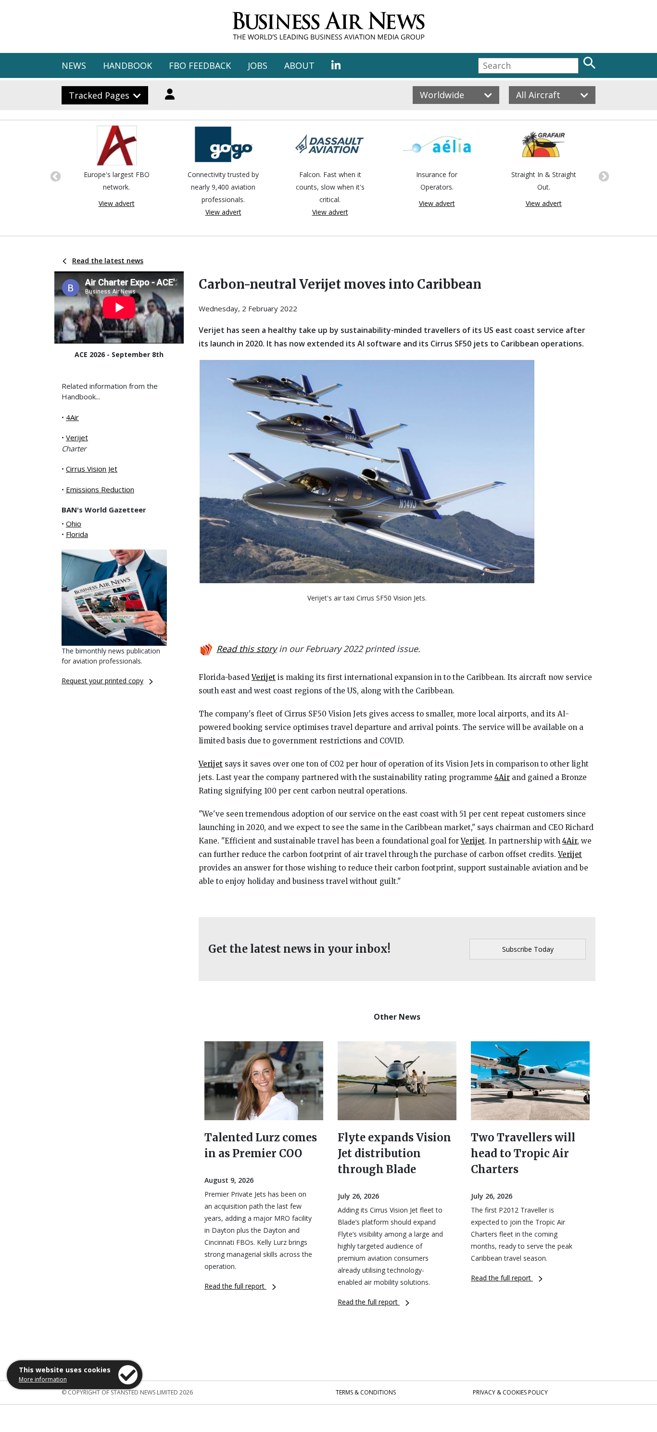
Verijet (77, 437)
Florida (77, 534)
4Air (72, 417)
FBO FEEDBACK (200, 65)
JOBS (257, 65)
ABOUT (299, 65)
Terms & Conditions (366, 1392)
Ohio (73, 523)
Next (602, 175)
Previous (54, 175)
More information (43, 1379)
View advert (115, 203)
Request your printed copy (102, 680)
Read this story (246, 648)
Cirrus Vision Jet (91, 468)
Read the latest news (107, 260)
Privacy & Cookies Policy (510, 1392)
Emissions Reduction (100, 489)
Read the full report (235, 1286)
